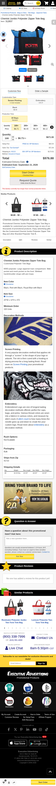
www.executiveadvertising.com (28, 760)
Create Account (20, 714)
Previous (6, 203)
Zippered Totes (41, 13)
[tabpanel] (16, 78)
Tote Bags (31, 13)
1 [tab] (28, 86)
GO (38, 3)
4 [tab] (16, 628)
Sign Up (41, 663)
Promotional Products (8, 13)
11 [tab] (43, 628)
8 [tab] (32, 628)
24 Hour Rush (40, 8)
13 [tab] (51, 628)
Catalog (8, 8)
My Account (5, 714)
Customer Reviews (12, 717)
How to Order (35, 714)
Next (52, 127)
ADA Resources (28, 720)
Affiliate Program (45, 717)
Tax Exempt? (14, 148)
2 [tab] (8, 628)
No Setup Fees (29, 717)
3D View (24, 8)
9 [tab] (36, 628)
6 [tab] (24, 628)
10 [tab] (39, 628)
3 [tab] (12, 628)
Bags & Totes (22, 13)
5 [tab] (20, 628)
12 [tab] (47, 628)
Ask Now (19, 556)
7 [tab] (28, 628)
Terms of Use (49, 714)
